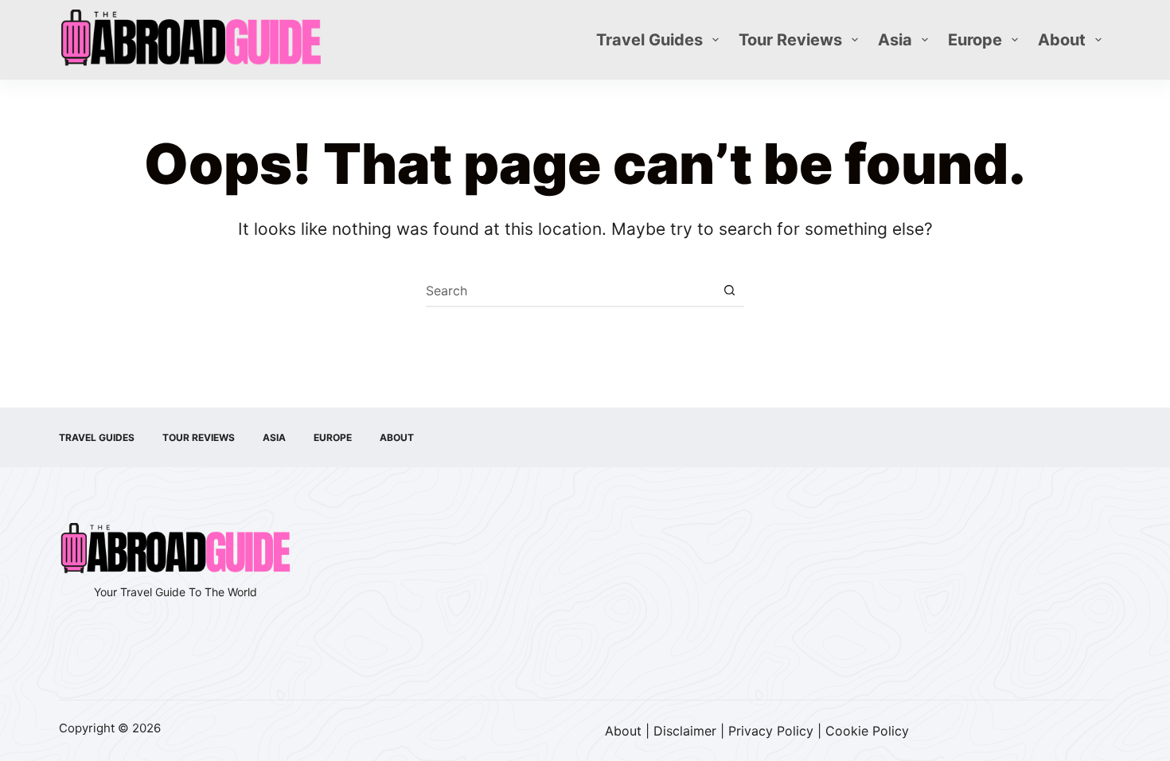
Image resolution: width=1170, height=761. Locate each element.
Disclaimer (684, 731)
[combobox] (570, 290)
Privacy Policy (770, 731)
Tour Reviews (790, 39)
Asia (895, 39)
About (1062, 39)
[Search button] (729, 290)
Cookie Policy (867, 731)
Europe (975, 39)
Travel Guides (649, 39)
